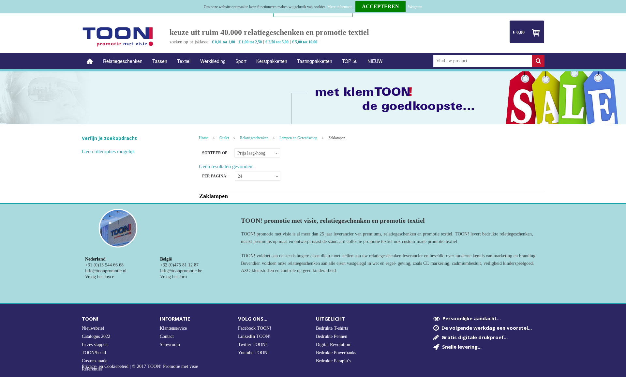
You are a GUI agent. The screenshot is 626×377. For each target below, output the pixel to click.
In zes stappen (95, 344)
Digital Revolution (333, 344)
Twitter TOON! (252, 344)
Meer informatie (339, 7)
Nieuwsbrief (93, 328)
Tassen (159, 61)
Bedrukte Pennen (331, 336)
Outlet (224, 138)
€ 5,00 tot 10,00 (304, 42)
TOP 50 (350, 61)
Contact (167, 336)
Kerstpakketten (271, 61)
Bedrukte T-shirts (332, 328)
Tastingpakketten (314, 61)
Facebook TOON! (254, 328)
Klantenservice (173, 328)
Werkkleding (213, 61)
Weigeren (415, 7)
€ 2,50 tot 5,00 (277, 42)
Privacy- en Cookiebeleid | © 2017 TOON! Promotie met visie (140, 366)
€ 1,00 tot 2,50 (250, 42)
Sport (240, 61)
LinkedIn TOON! (254, 336)
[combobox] (482, 61)
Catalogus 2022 (96, 336)
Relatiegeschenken (122, 61)
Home (90, 61)
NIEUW (374, 61)
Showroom (170, 344)
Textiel (183, 61)
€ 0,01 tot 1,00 (223, 42)
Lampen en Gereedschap (298, 138)
